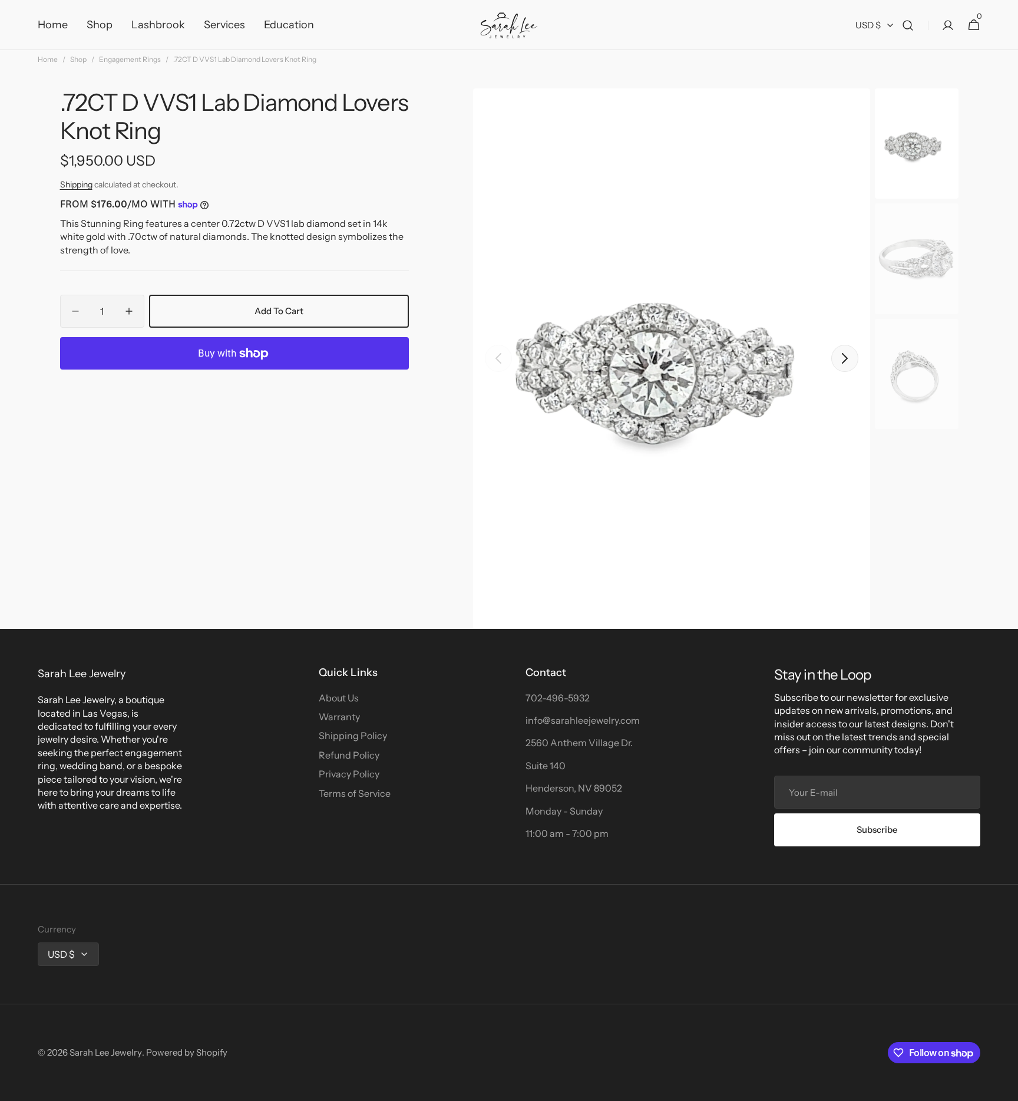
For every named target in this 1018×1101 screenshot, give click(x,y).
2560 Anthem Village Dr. (579, 743)
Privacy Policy (349, 774)
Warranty (339, 717)
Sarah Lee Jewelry (106, 1052)
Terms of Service (355, 793)
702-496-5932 (557, 698)
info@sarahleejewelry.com (582, 720)
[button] (908, 25)
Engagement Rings (130, 59)
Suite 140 (545, 766)
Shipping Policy (353, 735)
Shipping (76, 184)
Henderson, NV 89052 (573, 788)
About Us (339, 698)
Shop (78, 59)
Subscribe (877, 829)
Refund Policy (349, 755)
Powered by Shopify (186, 1052)
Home (48, 59)
